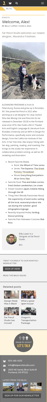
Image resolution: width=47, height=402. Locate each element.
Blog (9, 8)
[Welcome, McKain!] (8, 386)
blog (24, 380)
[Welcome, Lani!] (22, 386)
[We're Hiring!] (36, 386)
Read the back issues (14, 275)
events (6, 17)
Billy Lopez (11, 26)
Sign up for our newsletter (22, 395)
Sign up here (12, 269)
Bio (20, 245)
